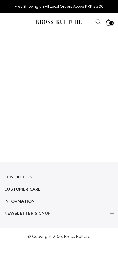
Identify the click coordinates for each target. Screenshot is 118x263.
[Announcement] (59, 6)
